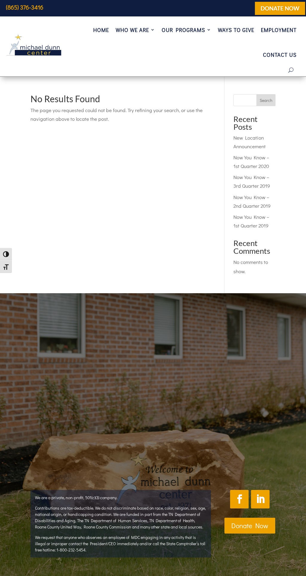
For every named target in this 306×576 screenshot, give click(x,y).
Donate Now (249, 525)
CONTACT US (280, 54)
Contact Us (194, 450)
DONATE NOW (280, 8)
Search (266, 100)
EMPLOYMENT (279, 29)
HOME (101, 29)
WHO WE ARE (132, 29)
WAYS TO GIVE (236, 29)
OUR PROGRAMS (183, 29)
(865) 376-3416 (24, 7)
